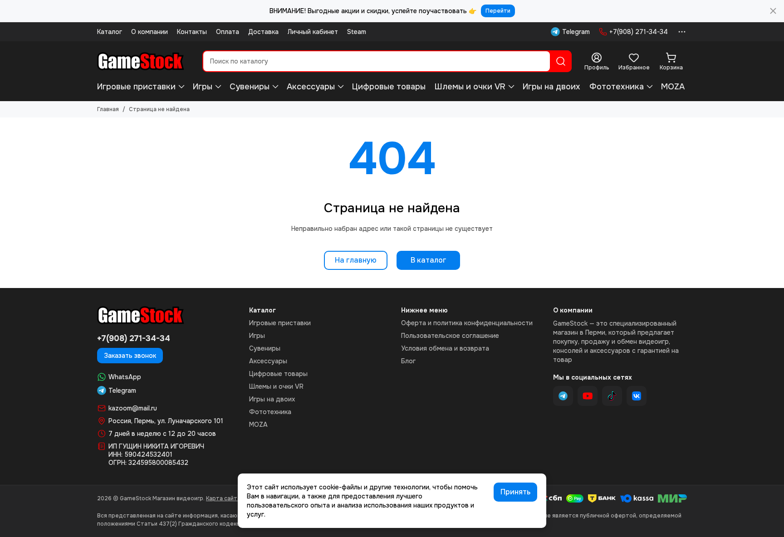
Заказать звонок (130, 355)
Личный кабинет (313, 32)
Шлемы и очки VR (470, 87)
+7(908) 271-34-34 (638, 32)
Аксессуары (311, 87)
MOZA (673, 87)
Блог (408, 361)
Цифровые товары (389, 87)
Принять (515, 492)
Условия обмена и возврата (445, 348)
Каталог (109, 32)
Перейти (497, 11)
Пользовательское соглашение (450, 336)
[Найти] (561, 61)
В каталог (428, 260)
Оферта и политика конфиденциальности (467, 323)
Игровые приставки (136, 87)
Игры (202, 87)
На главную (356, 260)
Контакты (192, 32)
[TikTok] (612, 396)
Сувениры (250, 87)
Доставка (263, 32)
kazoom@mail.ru (132, 408)
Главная (108, 109)
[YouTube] (588, 396)
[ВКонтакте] (637, 396)
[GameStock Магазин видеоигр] (140, 61)
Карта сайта (223, 498)
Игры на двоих (551, 87)
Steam (356, 32)
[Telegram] (563, 396)
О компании (149, 32)
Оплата (227, 32)
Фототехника (616, 87)
